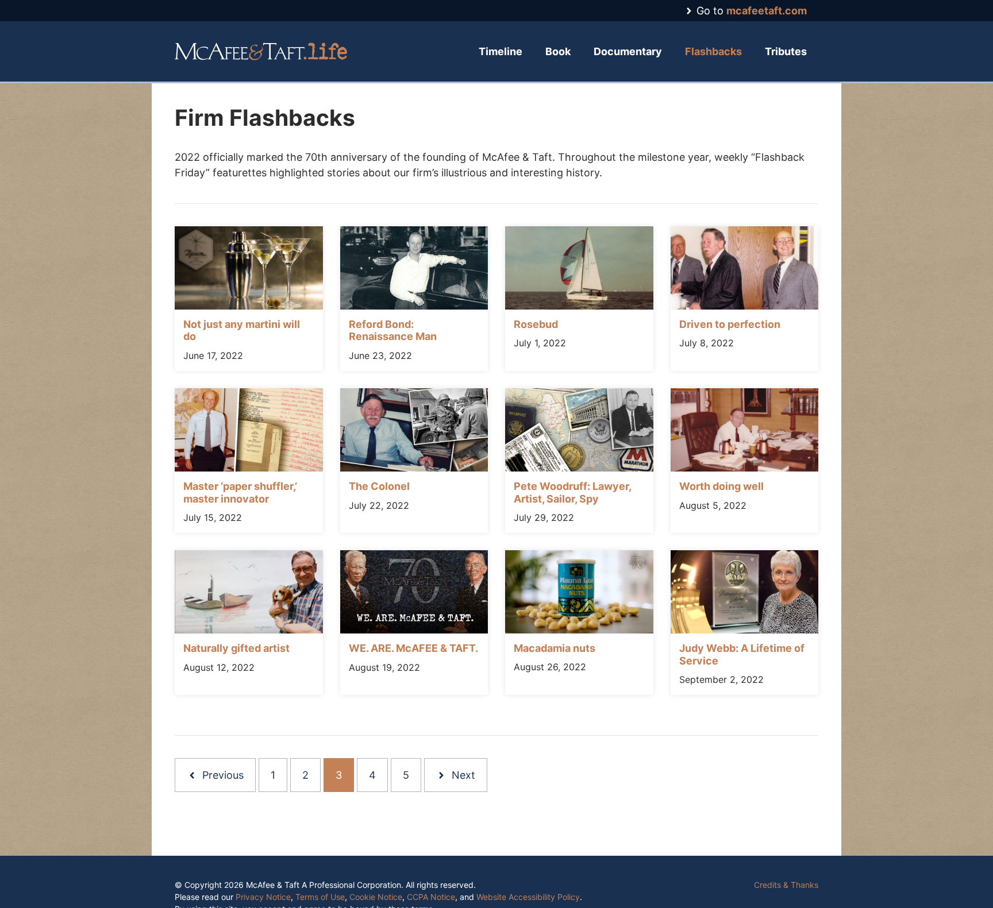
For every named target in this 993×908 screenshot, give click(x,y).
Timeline (500, 51)
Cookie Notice (375, 897)
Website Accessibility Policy (528, 897)
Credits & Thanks (786, 885)
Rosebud (536, 324)
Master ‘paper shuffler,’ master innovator (240, 492)
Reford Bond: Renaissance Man (393, 330)
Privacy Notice (263, 897)
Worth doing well (721, 486)
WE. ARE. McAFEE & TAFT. (413, 648)
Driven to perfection (729, 324)
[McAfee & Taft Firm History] (261, 51)
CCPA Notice (431, 897)
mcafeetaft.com (766, 11)
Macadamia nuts (554, 648)
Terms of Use (320, 897)
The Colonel (379, 486)
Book (558, 51)
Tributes (786, 51)
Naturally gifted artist (236, 648)
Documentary (628, 51)
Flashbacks (713, 51)
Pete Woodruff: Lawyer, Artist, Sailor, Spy (572, 492)
